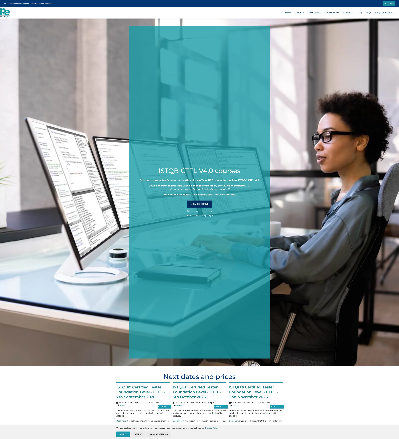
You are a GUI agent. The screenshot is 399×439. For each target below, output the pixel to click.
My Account (389, 3)
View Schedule (200, 204)
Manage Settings (159, 434)
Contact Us (348, 13)
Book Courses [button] (314, 13)
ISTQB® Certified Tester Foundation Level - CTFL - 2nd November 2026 (253, 392)
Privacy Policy (211, 428)
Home (288, 13)
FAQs (368, 13)
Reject (138, 434)
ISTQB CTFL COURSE (385, 13)
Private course (332, 13)
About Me (299, 13)
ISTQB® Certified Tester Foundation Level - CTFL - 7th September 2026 (140, 392)
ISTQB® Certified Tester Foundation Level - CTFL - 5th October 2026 (197, 392)
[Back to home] (5, 12)
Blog (360, 13)
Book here (121, 421)
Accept (123, 434)
